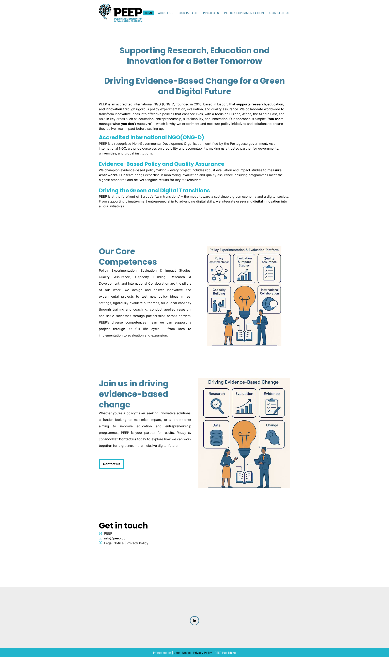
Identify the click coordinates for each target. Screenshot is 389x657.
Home (148, 13)
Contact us (111, 464)
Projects (211, 13)
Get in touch (123, 525)
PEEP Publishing (225, 652)
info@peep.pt (114, 538)
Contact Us (279, 13)
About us (165, 13)
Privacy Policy (137, 543)
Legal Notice (114, 543)
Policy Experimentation (244, 13)
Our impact (188, 13)
